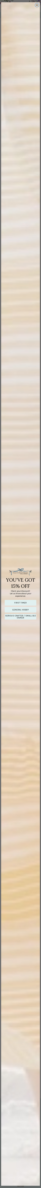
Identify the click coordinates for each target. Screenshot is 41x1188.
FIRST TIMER (20, 602)
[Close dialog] (37, 5)
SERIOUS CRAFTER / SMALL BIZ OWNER (20, 616)
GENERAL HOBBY (20, 609)
